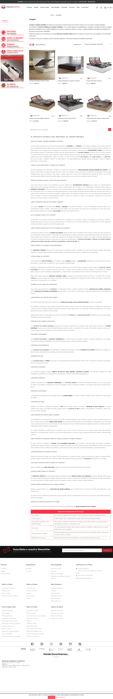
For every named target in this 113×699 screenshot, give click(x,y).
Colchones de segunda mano (34, 631)
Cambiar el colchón (31, 623)
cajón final (107, 156)
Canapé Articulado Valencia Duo (67, 118)
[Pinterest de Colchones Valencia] (61, 644)
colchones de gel (38, 360)
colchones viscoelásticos (58, 241)
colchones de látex (71, 241)
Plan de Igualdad (55, 598)
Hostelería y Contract (56, 595)
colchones (54, 289)
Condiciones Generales (8, 588)
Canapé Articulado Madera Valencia (39, 118)
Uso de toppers (6, 613)
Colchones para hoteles (57, 613)
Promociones (84, 7)
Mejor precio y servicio (57, 610)
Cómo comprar (30, 595)
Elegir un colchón (31, 613)
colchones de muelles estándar (101, 239)
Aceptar (51, 697)
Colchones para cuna (7, 626)
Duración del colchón (32, 626)
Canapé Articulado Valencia (94, 80)
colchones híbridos (70, 382)
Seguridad (53, 571)
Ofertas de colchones (56, 615)
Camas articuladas (7, 633)
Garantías (29, 593)
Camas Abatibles (55, 7)
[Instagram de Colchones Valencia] (51, 644)
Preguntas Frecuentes (57, 588)
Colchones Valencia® (83, 315)
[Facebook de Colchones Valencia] (32, 644)
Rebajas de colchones (57, 618)
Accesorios (72, 7)
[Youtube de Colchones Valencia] (70, 644)
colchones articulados (84, 239)
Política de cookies (56, 568)
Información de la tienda (84, 565)
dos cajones (84, 156)
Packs (78, 7)
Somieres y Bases (44, 7)
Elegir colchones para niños (33, 628)
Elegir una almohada (7, 610)
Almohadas (64, 7)
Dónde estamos (6, 590)
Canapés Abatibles (83, 152)
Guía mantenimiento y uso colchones (36, 615)
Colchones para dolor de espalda (35, 633)
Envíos (28, 598)
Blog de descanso (56, 601)
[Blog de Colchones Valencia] (80, 644)
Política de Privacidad (57, 573)
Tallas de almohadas (7, 615)
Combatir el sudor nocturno (9, 618)
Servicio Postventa (31, 590)
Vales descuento (55, 593)
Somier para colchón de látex (10, 621)
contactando (87, 458)
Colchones (29, 7)
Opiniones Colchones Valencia (10, 595)
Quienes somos (6, 593)
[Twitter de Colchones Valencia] (42, 644)
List (33, 45)
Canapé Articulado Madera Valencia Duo (97, 118)
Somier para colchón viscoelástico (11, 623)
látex (62, 406)
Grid (30, 45)
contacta (33, 278)
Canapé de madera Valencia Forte (39, 80)
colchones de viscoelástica (41, 350)
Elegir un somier (6, 628)
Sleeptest (29, 621)
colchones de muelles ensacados (40, 241)
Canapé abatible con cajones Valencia (69, 80)
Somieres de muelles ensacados (10, 631)
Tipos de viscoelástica (32, 636)
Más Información (60, 697)
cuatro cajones (96, 156)
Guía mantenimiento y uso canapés (11, 636)
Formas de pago (30, 588)
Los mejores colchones (32, 610)
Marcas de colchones (32, 618)
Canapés (36, 7)
